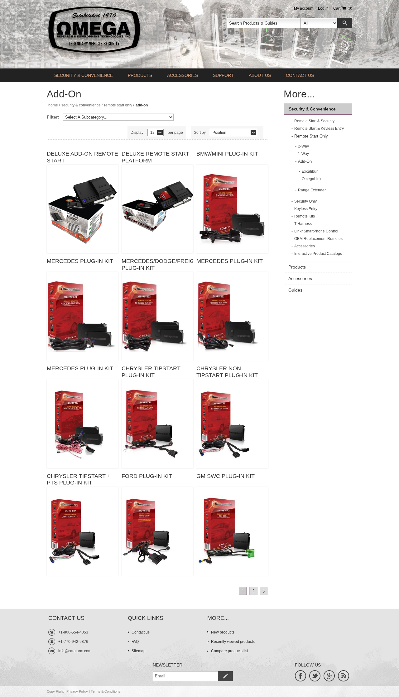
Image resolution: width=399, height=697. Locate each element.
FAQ (135, 641)
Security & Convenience (83, 75)
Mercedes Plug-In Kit (80, 261)
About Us (260, 75)
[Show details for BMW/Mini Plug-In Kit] (232, 209)
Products (140, 75)
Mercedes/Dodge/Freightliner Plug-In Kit (157, 264)
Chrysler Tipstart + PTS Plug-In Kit (79, 479)
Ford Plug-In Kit (147, 476)
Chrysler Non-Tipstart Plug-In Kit (227, 371)
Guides (295, 290)
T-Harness (303, 224)
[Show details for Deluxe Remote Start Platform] (157, 209)
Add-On (305, 161)
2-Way (303, 146)
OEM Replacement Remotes (318, 238)
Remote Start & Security (314, 121)
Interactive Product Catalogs (318, 253)
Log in (323, 8)
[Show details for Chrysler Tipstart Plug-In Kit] (157, 423)
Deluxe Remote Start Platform (155, 157)
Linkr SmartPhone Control (316, 231)
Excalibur (310, 171)
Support (223, 75)
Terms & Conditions (105, 691)
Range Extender (312, 190)
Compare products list (229, 651)
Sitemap (139, 651)
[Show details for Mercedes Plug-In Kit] (82, 316)
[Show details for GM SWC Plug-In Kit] (232, 531)
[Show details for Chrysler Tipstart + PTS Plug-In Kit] (82, 531)
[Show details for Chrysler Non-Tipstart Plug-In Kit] (232, 423)
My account (303, 8)
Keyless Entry (305, 209)
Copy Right (55, 691)
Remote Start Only (118, 105)
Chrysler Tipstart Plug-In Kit (151, 371)
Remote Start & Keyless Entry (319, 128)
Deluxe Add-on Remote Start (82, 157)
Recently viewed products (233, 641)
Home (53, 105)
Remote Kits (304, 216)
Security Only (305, 201)
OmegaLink (311, 179)
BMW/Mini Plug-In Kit (227, 154)
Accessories (182, 75)
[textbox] (263, 23)
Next (264, 591)
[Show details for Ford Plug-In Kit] (157, 531)
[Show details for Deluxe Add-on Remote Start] (82, 209)
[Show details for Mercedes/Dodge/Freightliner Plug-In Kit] (157, 316)
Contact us (300, 75)
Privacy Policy (77, 691)
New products (222, 632)
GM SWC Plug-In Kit (225, 476)
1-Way (303, 154)
